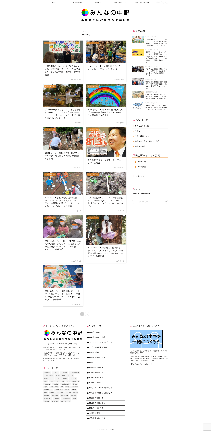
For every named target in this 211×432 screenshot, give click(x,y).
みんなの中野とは (76, 3)
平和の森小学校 (64, 395)
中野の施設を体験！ (97, 372)
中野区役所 (141, 162)
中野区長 (75, 384)
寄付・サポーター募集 (142, 3)
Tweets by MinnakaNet (141, 194)
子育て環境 (68, 392)
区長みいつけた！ (96, 408)
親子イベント (55, 401)
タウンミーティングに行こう (100, 342)
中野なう (98, 3)
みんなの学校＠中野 (74, 372)
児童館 (56, 387)
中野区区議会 (47, 384)
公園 (62, 387)
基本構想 (74, 389)
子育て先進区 (59, 392)
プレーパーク (72, 378)
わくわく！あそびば (49, 375)
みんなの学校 (63, 372)
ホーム (54, 3)
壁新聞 (45, 392)
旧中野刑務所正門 (66, 398)
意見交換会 (73, 395)
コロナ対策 (70, 375)
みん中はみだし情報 (97, 337)
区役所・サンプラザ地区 (71, 387)
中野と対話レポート (97, 357)
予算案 (51, 387)
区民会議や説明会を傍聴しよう (101, 393)
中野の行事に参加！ (97, 378)
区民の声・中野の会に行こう (100, 388)
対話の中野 (46, 395)
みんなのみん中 (141, 146)
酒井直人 (67, 401)
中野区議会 (141, 167)
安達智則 (75, 392)
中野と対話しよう (120, 3)
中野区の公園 (75, 381)
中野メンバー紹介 (96, 383)
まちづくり (55, 372)
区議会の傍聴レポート (98, 398)
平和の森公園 (55, 395)
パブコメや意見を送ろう (99, 347)
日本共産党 (56, 398)
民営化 (74, 398)
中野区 (68, 381)
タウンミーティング (49, 378)
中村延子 (51, 381)
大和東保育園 (94, 413)
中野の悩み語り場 (96, 367)
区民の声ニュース (48, 389)
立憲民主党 (46, 401)
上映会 (45, 381)
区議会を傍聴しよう (97, 403)
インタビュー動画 (60, 375)
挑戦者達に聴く (47, 398)
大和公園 (51, 392)
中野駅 (45, 387)
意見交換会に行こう (97, 418)
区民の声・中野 (59, 389)
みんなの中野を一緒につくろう (147, 141)
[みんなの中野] (105, 21)
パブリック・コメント (61, 378)
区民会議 (67, 389)
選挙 (62, 401)
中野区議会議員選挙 (66, 384)
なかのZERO (47, 372)
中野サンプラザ (60, 381)
